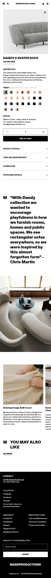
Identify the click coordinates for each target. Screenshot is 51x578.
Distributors (8, 522)
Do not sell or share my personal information (12, 505)
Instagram (7, 494)
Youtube (6, 501)
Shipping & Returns (11, 532)
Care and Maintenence (38, 518)
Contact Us (7, 518)
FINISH (20, 88)
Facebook (7, 497)
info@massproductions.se (13, 480)
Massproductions (35, 574)
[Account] (43, 4)
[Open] (3, 3)
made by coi (14, 574)
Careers (6, 525)
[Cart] (47, 4)
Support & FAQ (9, 528)
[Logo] (25, 3)
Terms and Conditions (37, 522)
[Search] (7, 3)
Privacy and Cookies (37, 525)
